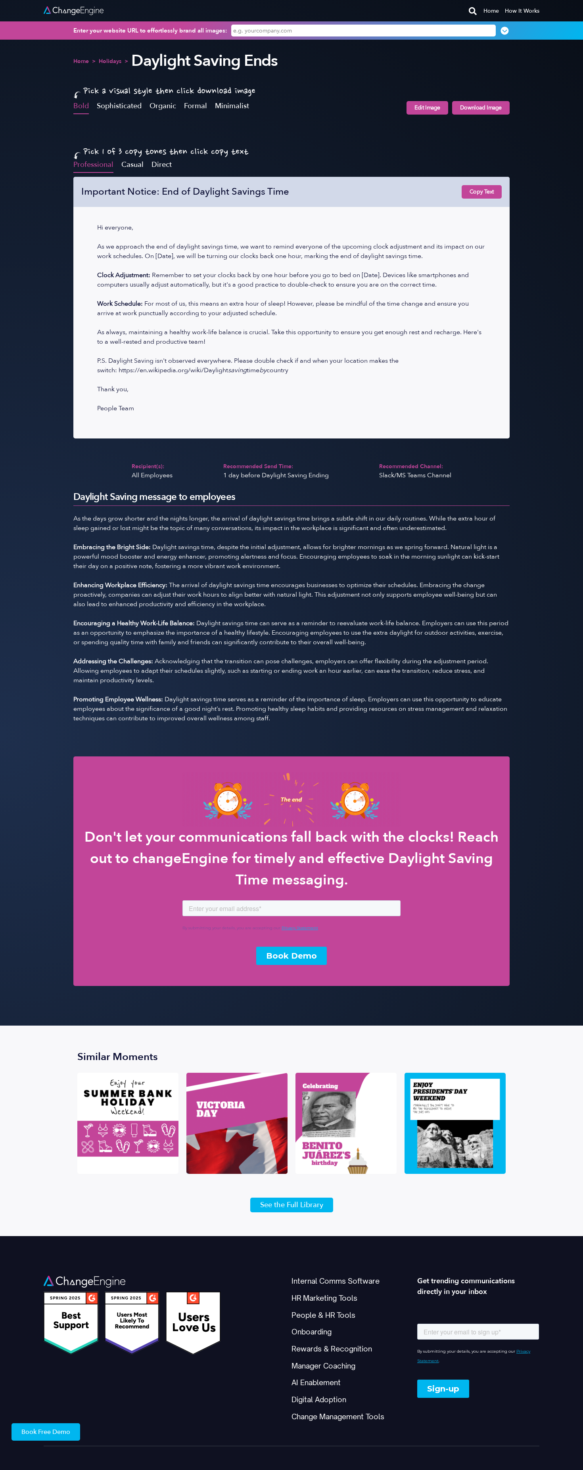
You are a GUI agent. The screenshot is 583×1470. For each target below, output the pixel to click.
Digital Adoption (319, 1399)
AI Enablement (316, 1382)
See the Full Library (291, 1205)
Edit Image (427, 107)
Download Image (481, 107)
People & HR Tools (323, 1315)
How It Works (522, 11)
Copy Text (482, 191)
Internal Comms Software (336, 1281)
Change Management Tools (338, 1416)
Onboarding (312, 1331)
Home (491, 11)
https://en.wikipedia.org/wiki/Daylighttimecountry (203, 370)
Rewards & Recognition (332, 1348)
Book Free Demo (45, 1432)
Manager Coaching (323, 1365)
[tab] (81, 105)
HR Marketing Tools (324, 1298)
